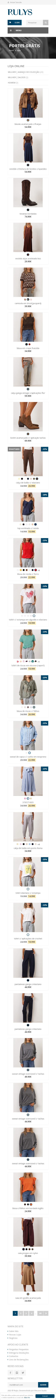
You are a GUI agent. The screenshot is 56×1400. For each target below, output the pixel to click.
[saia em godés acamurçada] (28, 1276)
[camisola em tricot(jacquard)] (28, 282)
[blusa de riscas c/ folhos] (28, 690)
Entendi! (45, 1396)
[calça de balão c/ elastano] (28, 461)
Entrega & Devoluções (19, 1353)
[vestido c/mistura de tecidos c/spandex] (28, 147)
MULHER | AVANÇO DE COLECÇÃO (25, 72)
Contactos (13, 1356)
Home (11, 50)
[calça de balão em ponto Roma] (28, 827)
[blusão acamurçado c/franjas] (28, 103)
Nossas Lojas (15, 1334)
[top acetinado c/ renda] (28, 507)
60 (40, 1313)
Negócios (13, 1338)
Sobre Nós (13, 1331)
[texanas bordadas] (28, 192)
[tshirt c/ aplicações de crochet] (28, 917)
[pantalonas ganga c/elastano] (28, 963)
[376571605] (28, 781)
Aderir (43, 1385)
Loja (19, 50)
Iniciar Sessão (16, 2)
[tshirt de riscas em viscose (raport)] (28, 644)
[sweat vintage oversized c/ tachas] (28, 1052)
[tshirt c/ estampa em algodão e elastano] (28, 598)
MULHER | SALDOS (18, 77)
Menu (18, 30)
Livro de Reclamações (19, 1359)
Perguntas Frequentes (19, 1349)
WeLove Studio (40, 1390)
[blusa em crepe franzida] (28, 327)
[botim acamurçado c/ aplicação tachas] (28, 416)
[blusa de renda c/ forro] (28, 552)
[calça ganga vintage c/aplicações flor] (28, 372)
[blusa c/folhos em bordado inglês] (28, 1187)
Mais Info (27, 1397)
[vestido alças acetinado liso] (28, 237)
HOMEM (13, 82)
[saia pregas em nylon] (28, 1232)
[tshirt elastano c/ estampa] (28, 871)
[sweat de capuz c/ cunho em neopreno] (28, 735)
